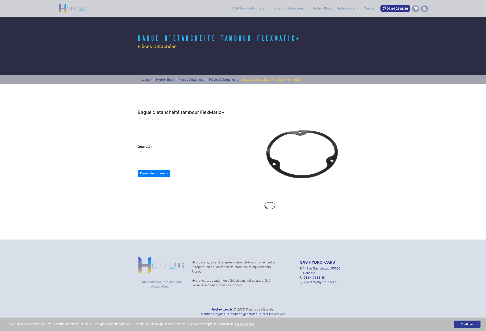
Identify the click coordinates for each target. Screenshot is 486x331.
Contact (370, 8)
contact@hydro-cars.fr (320, 282)
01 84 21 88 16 (314, 277)
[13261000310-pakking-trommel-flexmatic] (306, 152)
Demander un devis (154, 173)
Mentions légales (213, 314)
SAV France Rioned (248, 8)
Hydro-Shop (322, 8)
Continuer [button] (467, 324)
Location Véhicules (288, 8)
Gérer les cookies (272, 314)
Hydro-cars (345, 8)
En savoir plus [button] (244, 324)
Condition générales (242, 314)
